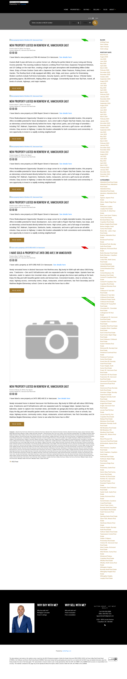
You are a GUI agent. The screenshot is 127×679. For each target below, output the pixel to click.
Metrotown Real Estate (27, 448)
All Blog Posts (104, 42)
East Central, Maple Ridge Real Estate (26, 442)
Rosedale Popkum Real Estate (19, 452)
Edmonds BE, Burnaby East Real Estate (73, 442)
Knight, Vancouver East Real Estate (56, 446)
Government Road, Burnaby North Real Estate (67, 445)
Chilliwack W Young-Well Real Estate (72, 439)
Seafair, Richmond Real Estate (64, 452)
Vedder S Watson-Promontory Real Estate (64, 455)
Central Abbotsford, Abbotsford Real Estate (85, 436)
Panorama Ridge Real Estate (27, 451)
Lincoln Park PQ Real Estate (70, 446)
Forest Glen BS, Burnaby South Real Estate (40, 443)
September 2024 (105, 103)
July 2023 (103, 132)
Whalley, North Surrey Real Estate (73, 456)
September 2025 (105, 79)
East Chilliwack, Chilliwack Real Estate (43, 442)
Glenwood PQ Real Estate (37, 445)
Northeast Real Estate (84, 449)
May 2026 (103, 63)
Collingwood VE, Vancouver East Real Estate (34, 440)
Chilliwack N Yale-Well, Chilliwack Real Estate (34, 439)
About (111, 9)
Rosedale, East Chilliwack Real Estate (35, 452)
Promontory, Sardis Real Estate (40, 451)
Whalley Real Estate (61, 456)
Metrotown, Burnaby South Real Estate (40, 448)
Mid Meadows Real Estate (55, 448)
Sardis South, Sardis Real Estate (50, 452)
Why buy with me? (42, 610)
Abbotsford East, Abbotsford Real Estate (36, 431)
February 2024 (104, 119)
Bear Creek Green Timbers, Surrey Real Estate (62, 433)
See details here (65, 57)
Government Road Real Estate (50, 445)
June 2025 (103, 85)
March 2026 (103, 68)
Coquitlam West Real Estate (68, 440)
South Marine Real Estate (33, 454)
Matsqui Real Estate (17, 448)
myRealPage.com (66, 651)
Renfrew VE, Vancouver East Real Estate (25, 50)
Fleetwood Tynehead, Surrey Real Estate (21, 443)
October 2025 (104, 77)
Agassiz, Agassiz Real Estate (84, 431)
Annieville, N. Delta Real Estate (44, 433)
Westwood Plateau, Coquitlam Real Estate (47, 456)
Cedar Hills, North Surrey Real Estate (67, 436)
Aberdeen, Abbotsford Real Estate (70, 431)
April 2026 (103, 65)
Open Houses (104, 46)
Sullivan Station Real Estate (34, 455)
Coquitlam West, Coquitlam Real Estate (82, 440)
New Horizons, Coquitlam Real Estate (54, 449)
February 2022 (104, 167)
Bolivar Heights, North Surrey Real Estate (27, 434)
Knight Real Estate (44, 446)
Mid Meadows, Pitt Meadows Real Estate (69, 448)
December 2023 (105, 123)
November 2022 (105, 150)
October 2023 (104, 127)
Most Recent (104, 54)
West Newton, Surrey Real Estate (30, 456)
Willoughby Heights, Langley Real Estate (40, 458)
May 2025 (103, 88)
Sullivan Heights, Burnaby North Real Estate (19, 455)
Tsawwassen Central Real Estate (48, 455)
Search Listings (42, 615)
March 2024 (103, 116)
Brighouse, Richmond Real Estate (22, 436)
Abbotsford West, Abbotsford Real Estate (54, 431)
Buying (86, 9)
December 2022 (105, 147)
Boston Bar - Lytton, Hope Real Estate (45, 434)
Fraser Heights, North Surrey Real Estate (59, 443)
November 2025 (105, 74)
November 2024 (105, 99)
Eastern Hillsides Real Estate (58, 442)
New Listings (104, 44)
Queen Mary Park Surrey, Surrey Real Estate (57, 451)
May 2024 (103, 112)
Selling (96, 9)
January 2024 (104, 121)
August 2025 (104, 81)
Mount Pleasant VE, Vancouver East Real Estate (20, 449)
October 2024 (104, 101)
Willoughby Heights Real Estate (24, 458)
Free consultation (70, 615)
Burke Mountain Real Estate (36, 436)
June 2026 (103, 61)
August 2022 (104, 154)
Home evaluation (70, 612)
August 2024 (104, 105)
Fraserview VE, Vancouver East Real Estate (22, 445)
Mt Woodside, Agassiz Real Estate (37, 449)
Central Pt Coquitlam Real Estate (49, 437)
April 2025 (103, 90)
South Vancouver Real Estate (45, 454)
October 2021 (104, 176)
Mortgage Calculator (43, 612)
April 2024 (103, 114)
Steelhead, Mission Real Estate (85, 454)
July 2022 (103, 156)
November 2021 (105, 174)
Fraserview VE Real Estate (108, 374)
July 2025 (103, 83)
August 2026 (104, 57)
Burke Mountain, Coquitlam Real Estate (50, 436)
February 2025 (104, 94)
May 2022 (103, 161)
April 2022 (103, 163)
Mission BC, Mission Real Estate (86, 448)
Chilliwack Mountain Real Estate (84, 437)
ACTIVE (90, 18)
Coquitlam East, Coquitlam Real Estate (53, 440)
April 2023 (103, 138)
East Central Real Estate (107, 332)
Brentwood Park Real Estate (74, 434)
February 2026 (104, 70)
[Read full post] (52, 41)
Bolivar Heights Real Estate (108, 224)
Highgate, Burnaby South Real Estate (21, 446)
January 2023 (104, 145)
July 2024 (103, 108)
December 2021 (105, 172)
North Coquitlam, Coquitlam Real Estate (70, 449)
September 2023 (105, 130)
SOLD (96, 18)
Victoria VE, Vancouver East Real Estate (82, 455)
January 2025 (104, 96)
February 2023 (104, 143)
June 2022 (103, 158)
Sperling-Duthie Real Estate (58, 454)
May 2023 (103, 136)
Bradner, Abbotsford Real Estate (60, 434)
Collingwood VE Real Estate (19, 440)
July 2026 (103, 59)
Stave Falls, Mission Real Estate (72, 454)
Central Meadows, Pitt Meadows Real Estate (32, 437)
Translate (23, 4)
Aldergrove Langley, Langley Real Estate (29, 433)
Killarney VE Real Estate (34, 446)
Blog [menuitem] (105, 9)
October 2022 (104, 152)
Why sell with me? (70, 610)
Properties (74, 9)
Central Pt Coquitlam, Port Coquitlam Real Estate (67, 437)
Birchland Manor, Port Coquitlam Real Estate (81, 433)
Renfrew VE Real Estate (72, 451)
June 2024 (103, 110)
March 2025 (103, 92)
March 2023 (103, 141)
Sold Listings (104, 49)
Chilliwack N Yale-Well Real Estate (17, 439)
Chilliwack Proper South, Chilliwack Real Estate (54, 439)
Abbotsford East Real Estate (21, 431)
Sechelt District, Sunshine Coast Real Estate (80, 452)
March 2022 (103, 165)
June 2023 (103, 134)
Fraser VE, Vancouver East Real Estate (76, 443)
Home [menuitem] (66, 9)
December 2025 (105, 72)
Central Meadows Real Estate (16, 437)
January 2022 (104, 170)
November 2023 (105, 125)
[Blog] (105, 625)
